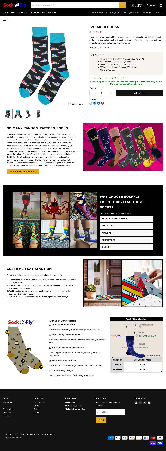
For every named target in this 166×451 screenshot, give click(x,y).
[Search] (122, 5)
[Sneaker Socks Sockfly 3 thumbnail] (28, 114)
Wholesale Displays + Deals (75, 409)
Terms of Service (32, 434)
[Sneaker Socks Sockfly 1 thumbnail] (7, 114)
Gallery (147, 13)
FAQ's (36, 406)
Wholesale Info (70, 402)
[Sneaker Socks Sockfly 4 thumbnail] (38, 114)
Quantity (92, 88)
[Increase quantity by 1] (111, 93)
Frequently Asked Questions (124, 13)
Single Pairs (9, 13)
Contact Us (7, 434)
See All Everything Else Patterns (22, 171)
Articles (158, 13)
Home (5, 20)
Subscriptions (38, 13)
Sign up (101, 419)
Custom (52, 13)
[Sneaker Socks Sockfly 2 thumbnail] (18, 114)
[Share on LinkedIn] (98, 103)
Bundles (23, 13)
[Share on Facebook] (90, 103)
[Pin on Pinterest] (102, 103)
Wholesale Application (73, 406)
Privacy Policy (19, 434)
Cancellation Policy (48, 434)
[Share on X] (94, 103)
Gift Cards (7, 412)
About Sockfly (99, 13)
